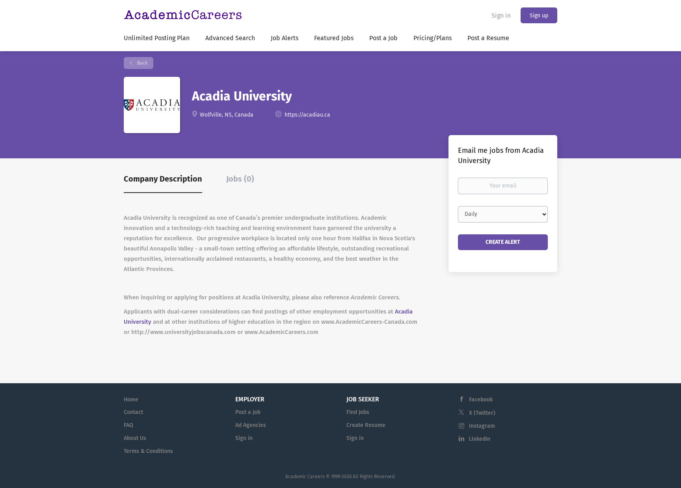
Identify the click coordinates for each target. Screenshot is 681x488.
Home (131, 399)
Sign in (501, 15)
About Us (135, 438)
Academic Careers (305, 476)
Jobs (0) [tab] (240, 179)
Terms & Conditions (148, 451)
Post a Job (247, 412)
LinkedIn (479, 439)
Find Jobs (357, 412)
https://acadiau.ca (307, 114)
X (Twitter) (482, 413)
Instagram (482, 426)
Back (141, 63)
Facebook (481, 399)
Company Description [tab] (163, 179)
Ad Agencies (250, 425)
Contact (133, 412)
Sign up (539, 15)
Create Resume (365, 425)
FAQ (128, 425)
